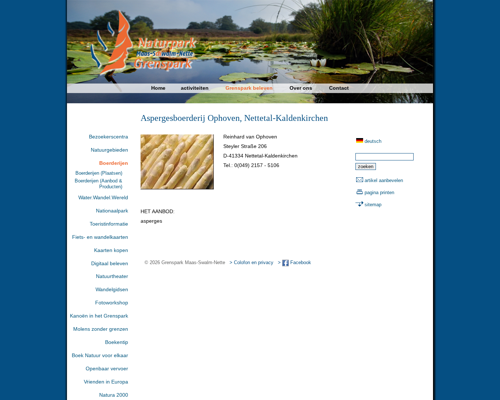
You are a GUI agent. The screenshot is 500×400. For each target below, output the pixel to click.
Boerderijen (113, 163)
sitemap (373, 204)
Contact (339, 88)
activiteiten (195, 88)
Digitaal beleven (109, 263)
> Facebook (294, 262)
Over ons (301, 88)
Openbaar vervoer (107, 368)
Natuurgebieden (109, 150)
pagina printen (379, 192)
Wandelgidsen (112, 289)
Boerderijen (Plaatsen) (98, 173)
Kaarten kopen (111, 250)
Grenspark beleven (249, 88)
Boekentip (116, 342)
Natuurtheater (112, 276)
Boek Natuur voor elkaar (100, 355)
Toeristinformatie (109, 224)
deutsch (373, 141)
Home (158, 88)
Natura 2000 (113, 395)
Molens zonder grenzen (100, 329)
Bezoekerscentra (108, 137)
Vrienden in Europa (106, 382)
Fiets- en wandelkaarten (100, 237)
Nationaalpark (112, 211)
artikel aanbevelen (384, 180)
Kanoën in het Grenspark (99, 316)
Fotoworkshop (111, 302)
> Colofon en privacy (251, 262)
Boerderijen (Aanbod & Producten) (98, 183)
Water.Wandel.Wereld (103, 197)
